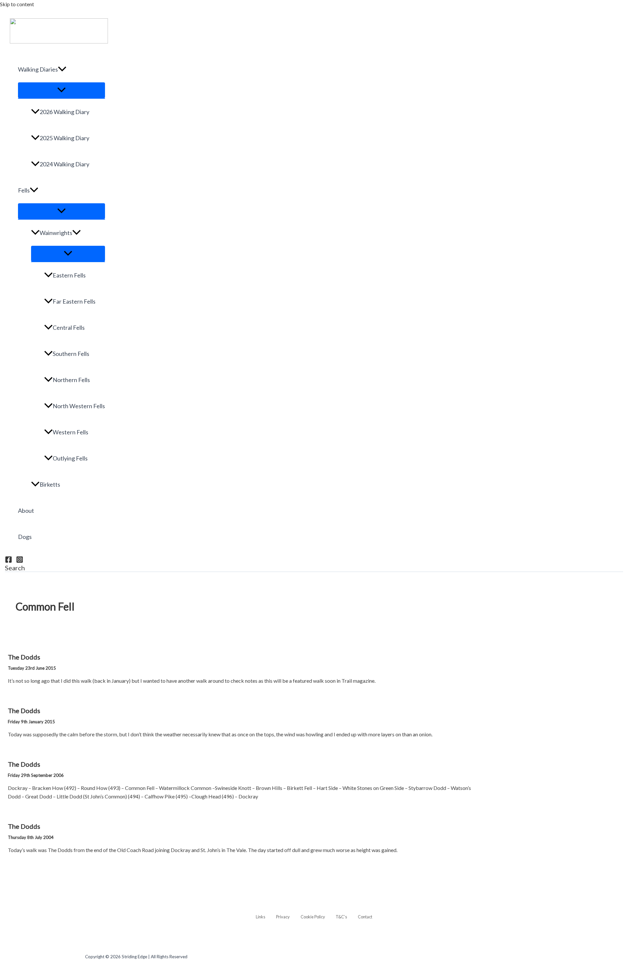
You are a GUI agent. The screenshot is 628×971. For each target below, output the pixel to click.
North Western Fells (79, 406)
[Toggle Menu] (61, 90)
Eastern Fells (69, 275)
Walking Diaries (38, 69)
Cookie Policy (313, 916)
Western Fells (70, 432)
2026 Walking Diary (64, 111)
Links (260, 916)
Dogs (25, 536)
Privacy (283, 916)
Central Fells (69, 327)
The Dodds (24, 657)
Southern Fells (71, 353)
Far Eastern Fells (74, 301)
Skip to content (17, 4)
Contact (365, 916)
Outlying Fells (70, 458)
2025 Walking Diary (64, 138)
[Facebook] (8, 561)
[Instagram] (19, 561)
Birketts (50, 484)
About (26, 510)
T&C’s (341, 916)
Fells (24, 190)
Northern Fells (71, 379)
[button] (62, 69)
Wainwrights (56, 232)
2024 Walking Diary (64, 164)
